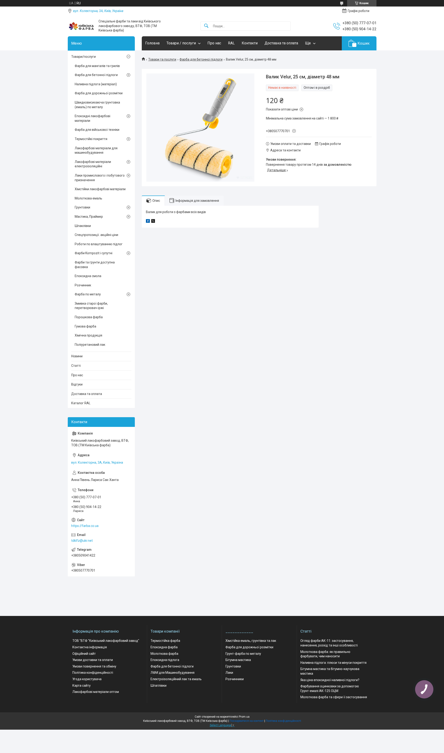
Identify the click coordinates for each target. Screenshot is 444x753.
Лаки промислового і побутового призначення (100, 178)
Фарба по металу (88, 294)
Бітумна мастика (238, 660)
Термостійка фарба (165, 641)
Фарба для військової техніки (97, 130)
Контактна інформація (89, 647)
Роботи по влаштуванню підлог (99, 244)
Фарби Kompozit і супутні (93, 253)
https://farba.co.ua (85, 526)
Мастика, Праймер (89, 216)
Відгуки (77, 384)
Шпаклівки (83, 226)
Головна (152, 43)
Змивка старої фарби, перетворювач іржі (91, 306)
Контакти (250, 43)
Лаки (229, 672)
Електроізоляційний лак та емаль (176, 679)
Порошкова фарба (89, 317)
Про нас (214, 43)
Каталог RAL (80, 403)
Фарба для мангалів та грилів (97, 66)
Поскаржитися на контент (247, 720)
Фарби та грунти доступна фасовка (95, 264)
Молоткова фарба (164, 653)
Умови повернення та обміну (94, 666)
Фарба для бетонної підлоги (200, 59)
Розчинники (234, 679)
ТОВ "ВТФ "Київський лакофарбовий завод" (105, 641)
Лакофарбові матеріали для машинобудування (96, 150)
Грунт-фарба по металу (243, 653)
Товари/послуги (83, 56)
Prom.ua (244, 716)
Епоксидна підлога (165, 660)
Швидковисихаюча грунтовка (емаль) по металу (97, 105)
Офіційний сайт (84, 653)
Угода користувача (87, 679)
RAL (231, 43)
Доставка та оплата (281, 43)
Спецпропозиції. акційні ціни (96, 235)
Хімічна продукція (88, 335)
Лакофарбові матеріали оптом (95, 692)
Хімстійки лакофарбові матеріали (100, 189)
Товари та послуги (162, 59)
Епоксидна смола (88, 276)
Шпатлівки (158, 685)
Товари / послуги (181, 43)
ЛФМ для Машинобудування (172, 672)
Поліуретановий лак (90, 344)
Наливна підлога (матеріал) (96, 84)
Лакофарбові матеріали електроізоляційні (93, 164)
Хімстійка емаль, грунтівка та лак (250, 641)
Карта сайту (81, 685)
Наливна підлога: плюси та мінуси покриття (333, 662)
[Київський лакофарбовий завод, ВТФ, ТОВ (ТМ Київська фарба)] (81, 26)
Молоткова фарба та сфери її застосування (333, 697)
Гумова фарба (85, 326)
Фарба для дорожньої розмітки (99, 93)
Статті (76, 365)
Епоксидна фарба (164, 647)
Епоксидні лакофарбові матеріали (92, 118)
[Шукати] (206, 26)
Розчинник (83, 285)
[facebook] (148, 221)
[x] (153, 221)
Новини (77, 356)
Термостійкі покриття (91, 139)
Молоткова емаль (88, 198)
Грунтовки (82, 207)
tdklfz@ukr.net (82, 540)
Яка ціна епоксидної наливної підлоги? (329, 680)
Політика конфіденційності (92, 672)
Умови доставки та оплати (92, 660)
